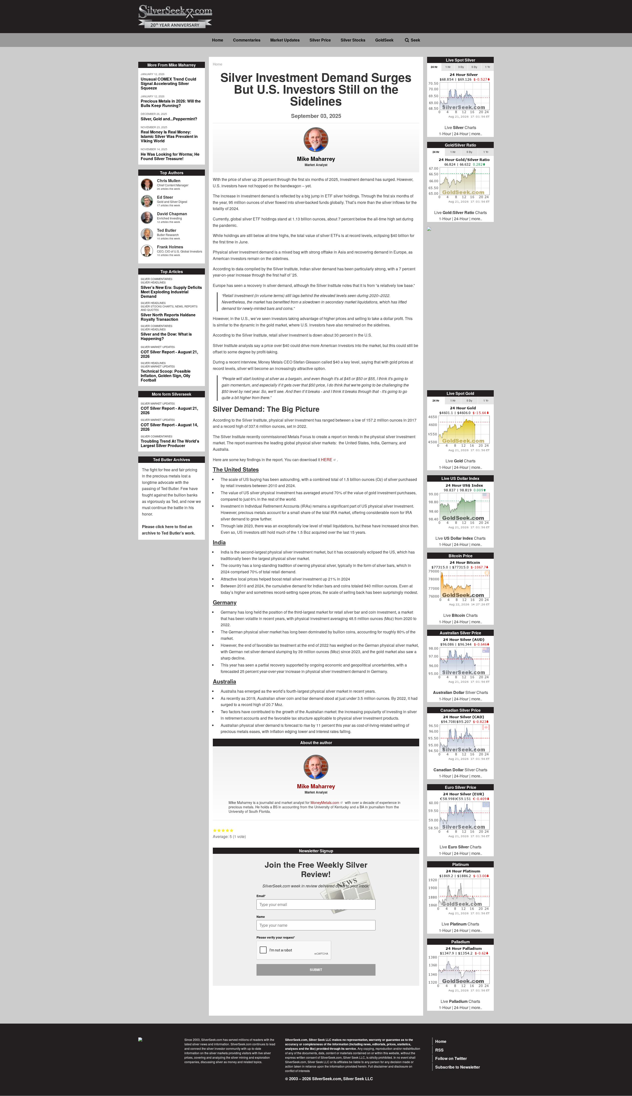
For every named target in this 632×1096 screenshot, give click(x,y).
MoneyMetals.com (325, 802)
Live (443, 847)
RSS (439, 1050)
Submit (316, 969)
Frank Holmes (170, 247)
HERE (326, 459)
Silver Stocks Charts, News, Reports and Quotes (169, 308)
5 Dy (474, 67)
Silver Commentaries (156, 279)
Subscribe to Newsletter (457, 1067)
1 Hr (448, 67)
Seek (415, 40)
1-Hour (445, 133)
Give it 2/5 (219, 830)
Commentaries (246, 40)
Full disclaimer (378, 1066)
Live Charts (460, 127)
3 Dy (461, 67)
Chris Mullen (168, 180)
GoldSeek (384, 40)
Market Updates (285, 40)
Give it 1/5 (215, 830)
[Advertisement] (460, 311)
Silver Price (320, 40)
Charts (464, 847)
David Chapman (172, 213)
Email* (261, 896)
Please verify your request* (276, 937)
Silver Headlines (153, 282)
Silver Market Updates (158, 347)
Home (217, 40)
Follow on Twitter (451, 1058)
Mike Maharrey (316, 159)
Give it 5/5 (232, 830)
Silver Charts (460, 692)
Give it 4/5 (227, 830)
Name (261, 916)
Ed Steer (165, 197)
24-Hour (461, 133)
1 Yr (487, 67)
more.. (476, 133)
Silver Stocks (353, 40)
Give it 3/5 (223, 830)
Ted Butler (166, 230)
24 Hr (434, 67)
